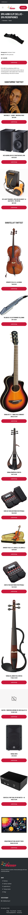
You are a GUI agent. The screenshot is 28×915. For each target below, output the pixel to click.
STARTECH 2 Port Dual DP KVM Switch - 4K (14, 797)
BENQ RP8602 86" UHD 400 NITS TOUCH (14, 841)
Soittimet (4, 20)
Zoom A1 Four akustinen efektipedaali (14, 585)
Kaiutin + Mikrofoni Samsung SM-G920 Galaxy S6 (14, 710)
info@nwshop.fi (4, 1)
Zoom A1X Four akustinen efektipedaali (14, 511)
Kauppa (23, 7)
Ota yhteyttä (13, 911)
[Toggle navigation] (2, 7)
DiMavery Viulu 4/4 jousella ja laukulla (14, 547)
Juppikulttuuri (6, 886)
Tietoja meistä (6, 889)
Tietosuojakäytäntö (11, 912)
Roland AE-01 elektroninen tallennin (14, 317)
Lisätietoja (14, 62)
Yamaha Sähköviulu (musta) (14, 472)
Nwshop (5, 881)
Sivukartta (19, 912)
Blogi (4, 892)
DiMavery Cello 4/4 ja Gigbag (14, 282)
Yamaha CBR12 (14, 754)
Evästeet (19, 911)
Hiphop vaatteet (7, 883)
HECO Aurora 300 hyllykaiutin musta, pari (14, 155)
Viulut (10, 20)
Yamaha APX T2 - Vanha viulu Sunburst (14, 414)
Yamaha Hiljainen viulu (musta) (14, 676)
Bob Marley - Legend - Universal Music (14, 115)
